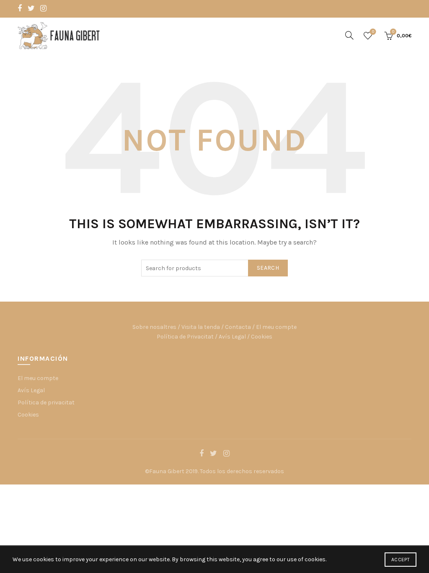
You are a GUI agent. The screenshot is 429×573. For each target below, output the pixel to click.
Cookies (261, 336)
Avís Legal (232, 336)
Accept (400, 560)
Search (268, 267)
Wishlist (373, 31)
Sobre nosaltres (154, 327)
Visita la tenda (200, 327)
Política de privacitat (46, 402)
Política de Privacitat (185, 336)
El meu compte (276, 327)
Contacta (238, 327)
